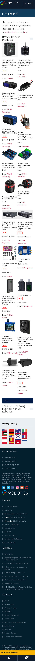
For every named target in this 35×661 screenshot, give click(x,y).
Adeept (9, 276)
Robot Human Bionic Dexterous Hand (16, 576)
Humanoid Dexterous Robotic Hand (16, 580)
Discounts (8, 532)
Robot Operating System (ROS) (14, 573)
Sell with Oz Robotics (15, 521)
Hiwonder (25, 146)
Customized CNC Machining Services (16, 563)
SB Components (27, 268)
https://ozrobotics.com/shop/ (14, 32)
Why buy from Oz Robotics (13, 539)
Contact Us (8, 510)
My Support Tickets (11, 608)
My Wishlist (8, 611)
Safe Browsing (9, 626)
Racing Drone (9, 554)
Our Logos (8, 629)
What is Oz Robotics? (11, 507)
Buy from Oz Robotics (16, 514)
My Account (9, 658)
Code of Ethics (9, 619)
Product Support (10, 542)
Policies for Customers (12, 615)
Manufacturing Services (12, 465)
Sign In (7, 601)
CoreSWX (10, 78)
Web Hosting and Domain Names (15, 622)
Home (6, 401)
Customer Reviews (10, 633)
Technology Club (10, 528)
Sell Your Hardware (10, 458)
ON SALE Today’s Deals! (12, 525)
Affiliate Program (10, 468)
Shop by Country (10, 535)
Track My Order (9, 604)
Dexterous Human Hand (12, 583)
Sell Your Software (10, 461)
